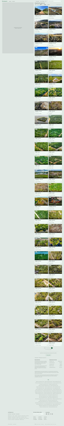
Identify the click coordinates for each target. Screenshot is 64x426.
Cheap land (19, 415)
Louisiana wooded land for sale (57, 389)
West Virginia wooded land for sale (53, 405)
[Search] (61, 1)
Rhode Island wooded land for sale (43, 401)
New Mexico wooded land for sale (53, 396)
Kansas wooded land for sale (39, 389)
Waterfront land (22, 419)
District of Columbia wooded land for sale (44, 385)
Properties (10, 1)
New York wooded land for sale (43, 397)
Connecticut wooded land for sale (43, 384)
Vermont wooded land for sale (48, 404)
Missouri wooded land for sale (39, 393)
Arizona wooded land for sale (57, 381)
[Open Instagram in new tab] (48, 414)
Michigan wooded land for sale (39, 392)
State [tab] (48, 379)
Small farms (27, 418)
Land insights (35, 419)
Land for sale (36, 357)
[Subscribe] (43, 414)
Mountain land (14, 418)
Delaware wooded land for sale (53, 384)
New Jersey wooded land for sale (43, 396)
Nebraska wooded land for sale (57, 393)
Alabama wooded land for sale (40, 381)
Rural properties (21, 418)
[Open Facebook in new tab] (46, 414)
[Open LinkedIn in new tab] (52, 414)
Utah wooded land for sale (39, 404)
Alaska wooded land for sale (48, 381)
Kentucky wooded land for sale (48, 389)
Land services (40, 418)
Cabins (13, 415)
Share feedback (48, 412)
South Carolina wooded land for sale (53, 401)
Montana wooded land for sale (48, 393)
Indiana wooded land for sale (48, 388)
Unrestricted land (17, 419)
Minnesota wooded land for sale (48, 392)
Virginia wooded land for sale (56, 404)
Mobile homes (10, 418)
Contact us (45, 419)
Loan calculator (40, 419)
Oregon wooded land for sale (43, 400)
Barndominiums (10, 415)
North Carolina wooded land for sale (53, 397)
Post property (37, 1)
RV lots (24, 418)
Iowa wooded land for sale (56, 388)
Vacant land (12, 419)
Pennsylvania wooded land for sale (52, 400)
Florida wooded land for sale (54, 385)
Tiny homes (9, 419)
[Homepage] (4, 1)
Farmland (27, 415)
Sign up (43, 1)
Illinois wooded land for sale (40, 388)
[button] (36, 13)
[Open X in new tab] (50, 414)
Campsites (16, 415)
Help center (34, 418)
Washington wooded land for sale (43, 405)
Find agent (13, 1)
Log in (41, 1)
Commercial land (23, 415)
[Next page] (52, 348)
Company (45, 418)
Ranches (17, 418)
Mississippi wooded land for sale (57, 392)
